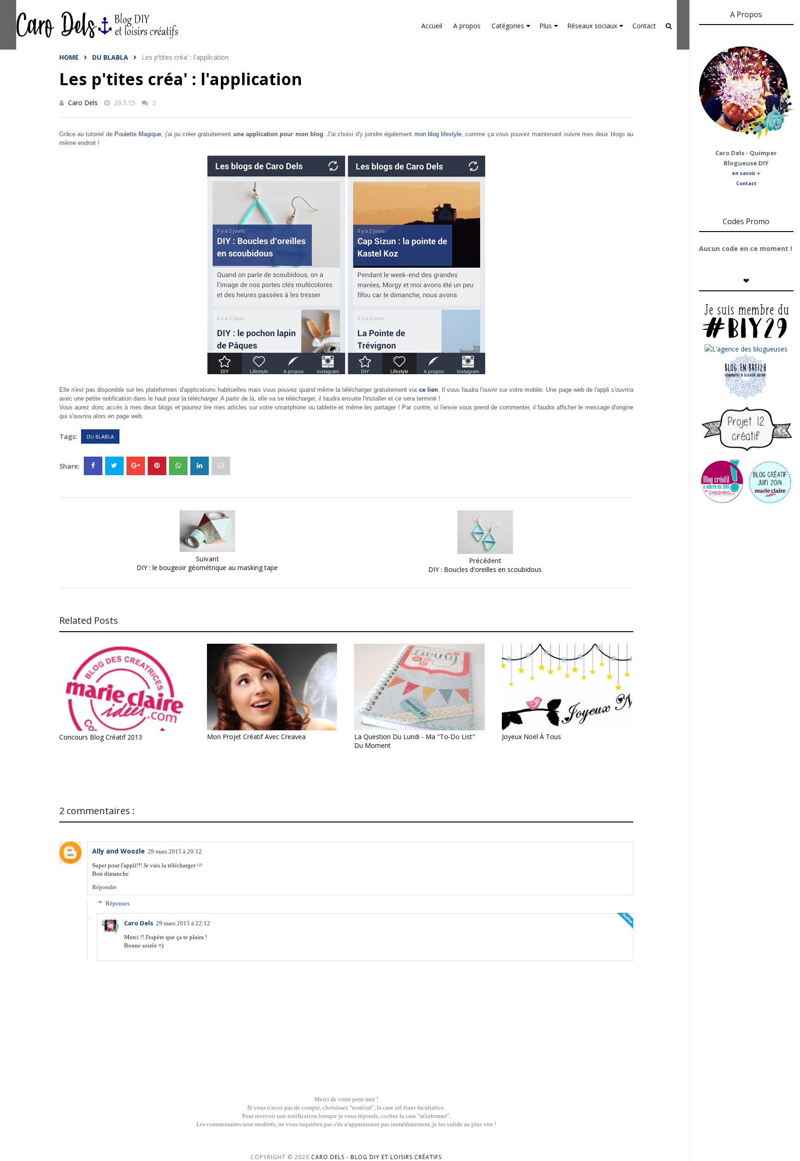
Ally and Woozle (118, 851)
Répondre (104, 887)
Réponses (118, 903)
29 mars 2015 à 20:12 (175, 851)
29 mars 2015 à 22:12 (183, 923)
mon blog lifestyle (438, 134)
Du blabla (110, 57)
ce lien (428, 389)
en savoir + (746, 173)
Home (69, 57)
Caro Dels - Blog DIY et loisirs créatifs (376, 1157)
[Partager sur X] (114, 466)
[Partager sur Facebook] (93, 466)
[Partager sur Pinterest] (221, 466)
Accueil (431, 25)
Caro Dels (83, 102)
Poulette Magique (137, 134)
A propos (467, 25)
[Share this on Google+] (135, 466)
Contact (644, 25)
